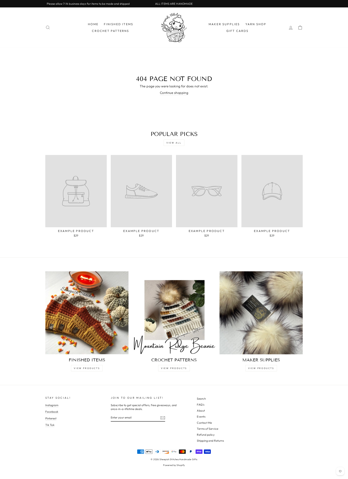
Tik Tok (49, 425)
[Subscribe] (162, 417)
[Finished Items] (87, 312)
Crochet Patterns (110, 31)
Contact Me (204, 422)
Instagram (51, 405)
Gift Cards (237, 31)
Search (201, 398)
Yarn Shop (255, 24)
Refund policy (206, 434)
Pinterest (50, 418)
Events (201, 416)
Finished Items (118, 24)
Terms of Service (207, 428)
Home (93, 24)
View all (174, 142)
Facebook (51, 411)
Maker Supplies (224, 24)
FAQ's (200, 404)
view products (87, 368)
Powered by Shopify (174, 465)
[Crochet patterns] (174, 312)
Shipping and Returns (210, 440)
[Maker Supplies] (261, 312)
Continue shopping (174, 93)
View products (261, 368)
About (201, 410)
